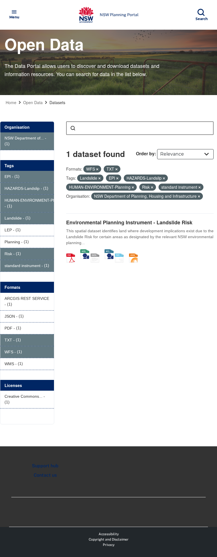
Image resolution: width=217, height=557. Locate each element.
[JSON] (135, 252)
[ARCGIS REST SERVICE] (96, 252)
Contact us (45, 475)
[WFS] (109, 252)
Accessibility (109, 534)
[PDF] (72, 252)
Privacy (108, 545)
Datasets (57, 102)
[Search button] (73, 128)
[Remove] (97, 169)
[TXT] (121, 252)
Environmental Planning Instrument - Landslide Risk (129, 222)
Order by (145, 153)
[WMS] (84, 252)
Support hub (45, 465)
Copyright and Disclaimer (109, 539)
